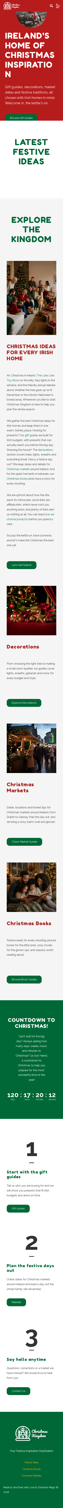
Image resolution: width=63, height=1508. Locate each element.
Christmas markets (18, 469)
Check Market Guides (24, 841)
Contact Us (18, 1391)
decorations (45, 449)
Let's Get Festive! (21, 565)
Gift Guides (18, 1208)
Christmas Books (31, 1469)
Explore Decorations (24, 702)
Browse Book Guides (24, 979)
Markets (16, 1302)
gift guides (31, 435)
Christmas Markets (31, 1475)
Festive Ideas (31, 1462)
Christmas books (17, 478)
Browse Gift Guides (21, 117)
